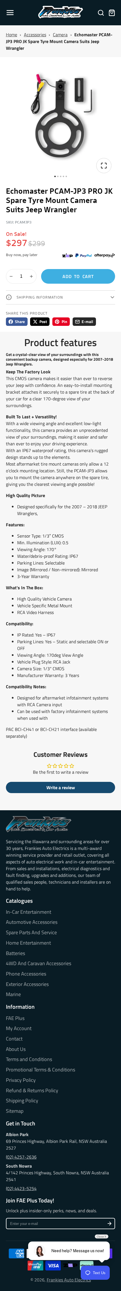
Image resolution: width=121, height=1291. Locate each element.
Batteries (15, 953)
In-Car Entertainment (28, 912)
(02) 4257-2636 (21, 1157)
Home (11, 34)
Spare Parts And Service (31, 932)
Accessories (35, 34)
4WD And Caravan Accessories (38, 963)
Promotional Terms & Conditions (40, 1069)
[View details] (38, 824)
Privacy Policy (21, 1080)
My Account (19, 1028)
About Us (16, 1049)
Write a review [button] (60, 787)
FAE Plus (15, 1018)
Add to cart (78, 276)
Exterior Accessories (27, 984)
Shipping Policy (22, 1100)
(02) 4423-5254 (21, 1188)
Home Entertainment (28, 943)
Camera (60, 34)
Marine (13, 994)
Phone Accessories (26, 974)
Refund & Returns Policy (32, 1090)
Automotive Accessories (31, 922)
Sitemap (14, 1111)
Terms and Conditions (29, 1059)
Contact (14, 1038)
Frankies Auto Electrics (69, 1279)
